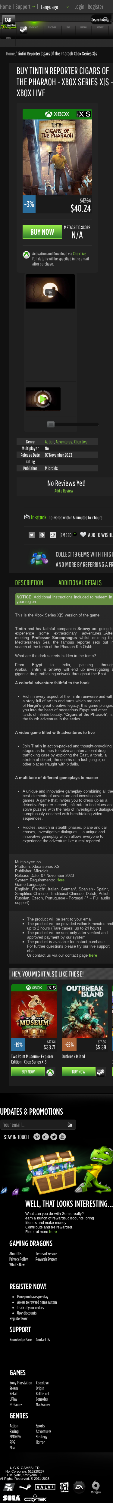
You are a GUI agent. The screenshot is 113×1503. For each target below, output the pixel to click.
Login (79, 6)
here (53, 1232)
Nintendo (83, 27)
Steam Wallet (33, 27)
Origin (40, 1388)
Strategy (41, 1436)
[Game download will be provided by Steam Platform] (101, 1073)
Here (60, 880)
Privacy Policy (18, 1259)
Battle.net (42, 1393)
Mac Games (43, 1404)
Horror (40, 1442)
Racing (14, 1431)
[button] (25, 6)
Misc (12, 1447)
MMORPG (15, 1436)
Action (49, 441)
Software (100, 27)
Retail (13, 1393)
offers (8, 37)
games (9, 27)
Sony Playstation (21, 1382)
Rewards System (46, 1259)
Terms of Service (46, 1253)
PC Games (16, 1404)
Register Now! (19, 1318)
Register (95, 6)
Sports (40, 1425)
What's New (17, 1264)
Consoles (42, 1399)
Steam (14, 1388)
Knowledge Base (21, 1339)
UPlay (13, 1399)
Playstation (52, 27)
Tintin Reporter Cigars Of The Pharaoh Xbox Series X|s (57, 53)
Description (29, 582)
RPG (12, 1442)
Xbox (68, 27)
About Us (15, 1253)
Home (5, 6)
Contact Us (43, 1339)
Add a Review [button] (64, 490)
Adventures (64, 441)
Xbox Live (79, 253)
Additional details (80, 582)
